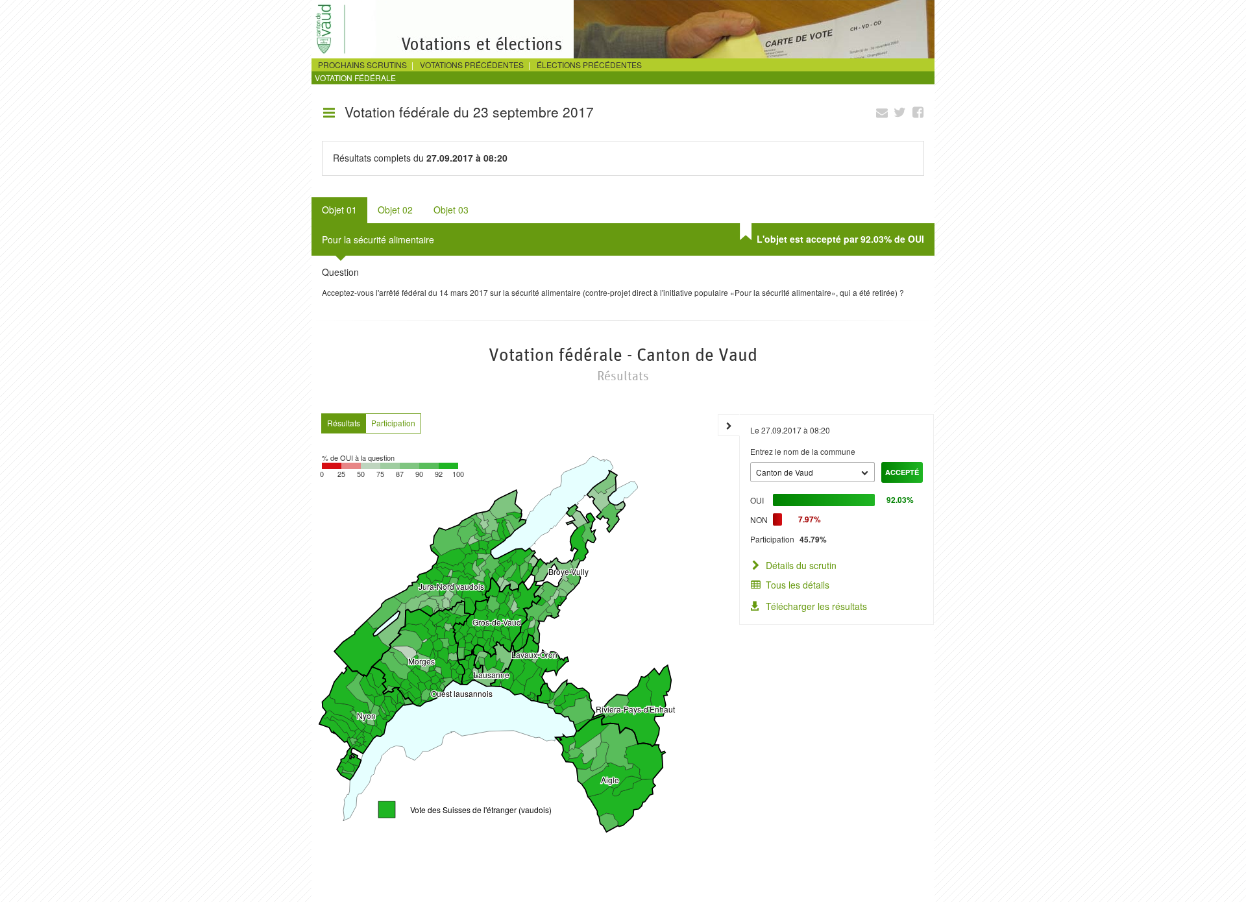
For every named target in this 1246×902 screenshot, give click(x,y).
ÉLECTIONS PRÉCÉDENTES (589, 64)
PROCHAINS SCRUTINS (362, 64)
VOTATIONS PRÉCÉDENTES (472, 64)
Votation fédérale (355, 77)
